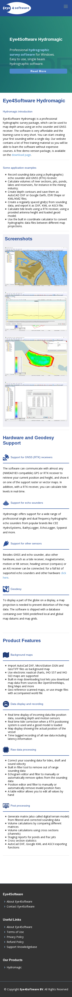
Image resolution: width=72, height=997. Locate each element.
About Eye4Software (19, 901)
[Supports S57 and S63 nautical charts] (36, 272)
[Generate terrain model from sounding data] (36, 362)
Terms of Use (15, 932)
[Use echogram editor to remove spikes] (36, 317)
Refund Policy (15, 942)
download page (21, 155)
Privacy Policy (15, 937)
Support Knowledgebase (22, 947)
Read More (38, 71)
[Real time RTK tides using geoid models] (36, 407)
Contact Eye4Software (21, 906)
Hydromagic (14, 967)
